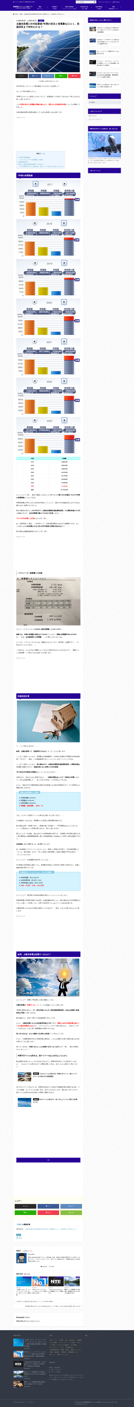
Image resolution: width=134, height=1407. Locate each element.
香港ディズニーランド (63, 1354)
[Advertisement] (48, 132)
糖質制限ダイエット (114, 7)
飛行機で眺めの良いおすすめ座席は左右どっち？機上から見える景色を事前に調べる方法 (52, 1306)
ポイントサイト (54, 1347)
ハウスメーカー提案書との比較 (31, 159)
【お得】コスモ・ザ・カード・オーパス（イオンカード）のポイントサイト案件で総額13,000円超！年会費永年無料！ (35, 1344)
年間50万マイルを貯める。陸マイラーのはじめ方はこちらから (42, 166)
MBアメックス (53, 1340)
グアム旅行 (72, 1342)
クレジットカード (63, 1342)
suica (66, 1340)
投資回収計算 (22, 162)
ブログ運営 (73, 1345)
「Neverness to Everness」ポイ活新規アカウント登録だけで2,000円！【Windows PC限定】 (35, 1365)
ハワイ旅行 (53, 1345)
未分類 (51, 1352)
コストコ (79, 1342)
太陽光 (19, 1224)
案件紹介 (57, 1352)
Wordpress (72, 1340)
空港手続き (64, 1352)
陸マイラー (40, 7)
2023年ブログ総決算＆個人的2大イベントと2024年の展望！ (35, 1301)
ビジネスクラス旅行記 (63, 1345)
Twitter (52, 1266)
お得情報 (99, 7)
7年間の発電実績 (23, 157)
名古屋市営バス (70, 1347)
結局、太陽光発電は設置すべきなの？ (30, 164)
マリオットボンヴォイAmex (69, 7)
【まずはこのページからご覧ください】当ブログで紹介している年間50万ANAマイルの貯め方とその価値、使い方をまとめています (104, 160)
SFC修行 (54, 7)
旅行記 (67, 1349)
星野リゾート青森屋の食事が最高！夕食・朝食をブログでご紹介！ (35, 1384)
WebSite (44, 1266)
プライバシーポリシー (105, 2)
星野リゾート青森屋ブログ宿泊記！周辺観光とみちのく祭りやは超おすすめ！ (35, 1375)
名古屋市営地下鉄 (54, 1349)
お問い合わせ (116, 2)
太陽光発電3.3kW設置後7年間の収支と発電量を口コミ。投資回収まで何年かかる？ (51, 1229)
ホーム (31, 1402)
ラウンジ (61, 1347)
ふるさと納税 (84, 7)
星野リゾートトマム (76, 1349)
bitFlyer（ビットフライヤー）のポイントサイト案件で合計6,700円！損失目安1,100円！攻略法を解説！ (34, 1355)
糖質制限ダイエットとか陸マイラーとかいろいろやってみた (22, 7)
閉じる (42, 153)
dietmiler (31, 1254)
